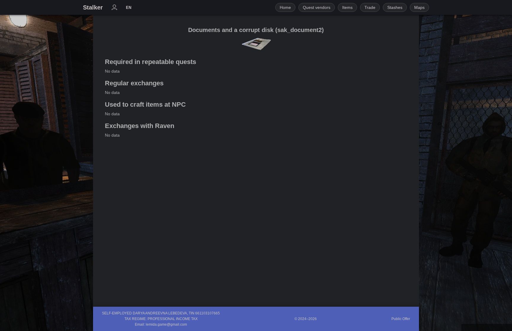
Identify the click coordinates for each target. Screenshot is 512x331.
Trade (369, 7)
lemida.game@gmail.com (166, 324)
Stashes (394, 7)
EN (128, 7)
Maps (419, 7)
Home (285, 7)
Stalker (93, 7)
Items (347, 7)
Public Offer (400, 319)
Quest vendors (316, 7)
